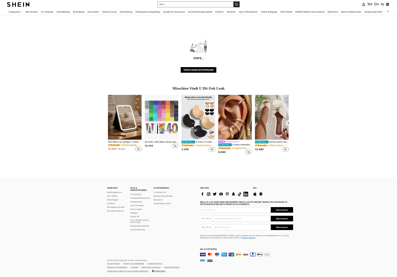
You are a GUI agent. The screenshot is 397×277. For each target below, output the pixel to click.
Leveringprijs (135, 194)
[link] (369, 4)
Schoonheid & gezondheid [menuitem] (200, 12)
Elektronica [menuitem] (333, 12)
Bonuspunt (158, 200)
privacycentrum (248, 238)
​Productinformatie (137, 230)
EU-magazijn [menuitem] (47, 12)
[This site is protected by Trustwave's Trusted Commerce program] (202, 260)
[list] (225, 194)
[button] (382, 4)
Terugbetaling (136, 202)
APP (255, 188)
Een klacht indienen (115, 211)
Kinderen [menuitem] (219, 12)
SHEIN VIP (134, 217)
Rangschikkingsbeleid (139, 226)
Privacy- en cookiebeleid (266, 236)
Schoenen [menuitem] (231, 12)
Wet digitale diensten (116, 207)
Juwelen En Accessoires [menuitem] (174, 12)
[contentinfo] (246, 254)
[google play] (261, 195)
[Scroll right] (388, 12)
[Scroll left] (384, 12)
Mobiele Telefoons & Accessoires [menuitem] (310, 12)
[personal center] (364, 4)
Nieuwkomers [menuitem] (31, 12)
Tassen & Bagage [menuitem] (269, 12)
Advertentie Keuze (171, 267)
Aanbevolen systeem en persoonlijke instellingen (127, 271)
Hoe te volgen (136, 209)
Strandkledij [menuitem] (78, 12)
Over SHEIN (112, 196)
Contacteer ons (160, 192)
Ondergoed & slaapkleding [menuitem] (147, 12)
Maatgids (134, 213)
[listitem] (125, 125)
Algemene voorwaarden (117, 267)
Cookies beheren (154, 263)
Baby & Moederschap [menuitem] (351, 12)
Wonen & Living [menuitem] (109, 12)
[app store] (255, 195)
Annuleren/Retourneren (140, 198)
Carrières (111, 203)
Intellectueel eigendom (151, 267)
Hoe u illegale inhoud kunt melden (139, 221)
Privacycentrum (113, 263)
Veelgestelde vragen (162, 203)
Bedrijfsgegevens (114, 192)
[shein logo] (18, 4)
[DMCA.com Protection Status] (209, 260)
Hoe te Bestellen (137, 205)
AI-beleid (134, 267)
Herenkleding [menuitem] (126, 12)
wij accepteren (208, 249)
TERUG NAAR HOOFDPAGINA (198, 70)
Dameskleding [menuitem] (63, 12)
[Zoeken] (236, 4)
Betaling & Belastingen (163, 196)
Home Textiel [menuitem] (286, 12)
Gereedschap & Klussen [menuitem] (375, 12)
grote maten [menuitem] (93, 12)
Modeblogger (112, 200)
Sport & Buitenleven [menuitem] (248, 12)
